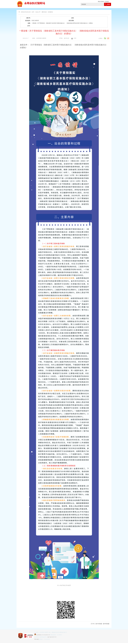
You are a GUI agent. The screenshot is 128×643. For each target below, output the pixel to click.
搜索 (108, 4)
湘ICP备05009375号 (51, 637)
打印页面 (98, 623)
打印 (75, 38)
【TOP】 (92, 623)
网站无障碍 (101, 1)
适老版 (107, 1)
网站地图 (36, 639)
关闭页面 (106, 623)
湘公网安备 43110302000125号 (43, 634)
